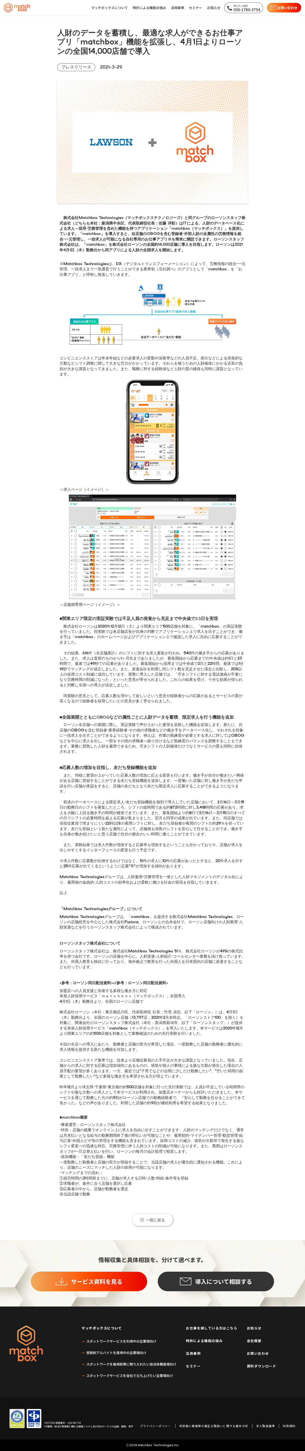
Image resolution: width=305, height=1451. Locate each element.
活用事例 (193, 1353)
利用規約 (289, 1426)
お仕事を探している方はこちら (211, 1328)
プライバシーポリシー (155, 1426)
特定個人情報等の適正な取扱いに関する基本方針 (213, 1426)
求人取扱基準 (265, 1426)
